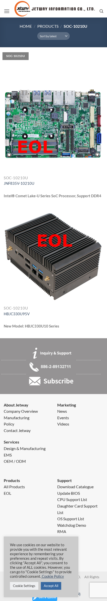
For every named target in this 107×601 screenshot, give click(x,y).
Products (47, 26)
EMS (8, 454)
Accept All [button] (51, 586)
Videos (63, 424)
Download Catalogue (75, 486)
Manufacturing (16, 417)
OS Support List (70, 518)
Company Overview (21, 411)
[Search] (101, 11)
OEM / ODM (15, 461)
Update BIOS (68, 493)
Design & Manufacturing (25, 448)
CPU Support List (72, 499)
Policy (9, 424)
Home (26, 26)
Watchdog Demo (71, 525)
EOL (7, 493)
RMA (61, 531)
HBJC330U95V (17, 314)
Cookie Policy (52, 576)
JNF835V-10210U (19, 183)
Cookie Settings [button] (24, 586)
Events (63, 417)
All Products (14, 486)
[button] (7, 11)
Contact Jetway (17, 430)
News (62, 411)
